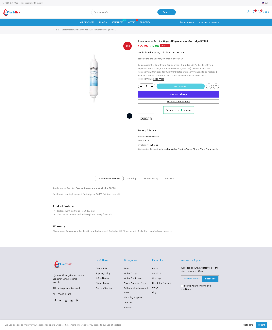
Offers (153, 149)
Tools (126, 268)
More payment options (178, 101)
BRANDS (103, 22)
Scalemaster (152, 136)
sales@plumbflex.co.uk (33, 3)
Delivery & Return (147, 130)
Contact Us (101, 268)
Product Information (109, 178)
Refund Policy (151, 178)
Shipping (156, 52)
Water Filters (192, 149)
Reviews (169, 178)
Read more (158, 78)
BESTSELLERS (119, 22)
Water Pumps (130, 273)
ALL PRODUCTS (87, 22)
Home (56, 30)
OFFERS (132, 22)
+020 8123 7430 (11, 3)
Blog (154, 292)
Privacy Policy (102, 283)
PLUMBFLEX (145, 22)
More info (248, 325)
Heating (128, 302)
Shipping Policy (103, 273)
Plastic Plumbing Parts (135, 283)
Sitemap (156, 278)
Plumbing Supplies (133, 297)
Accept (261, 325)
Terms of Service (104, 288)
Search (166, 12)
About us (156, 273)
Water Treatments (209, 149)
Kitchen (127, 307)
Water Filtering (178, 149)
